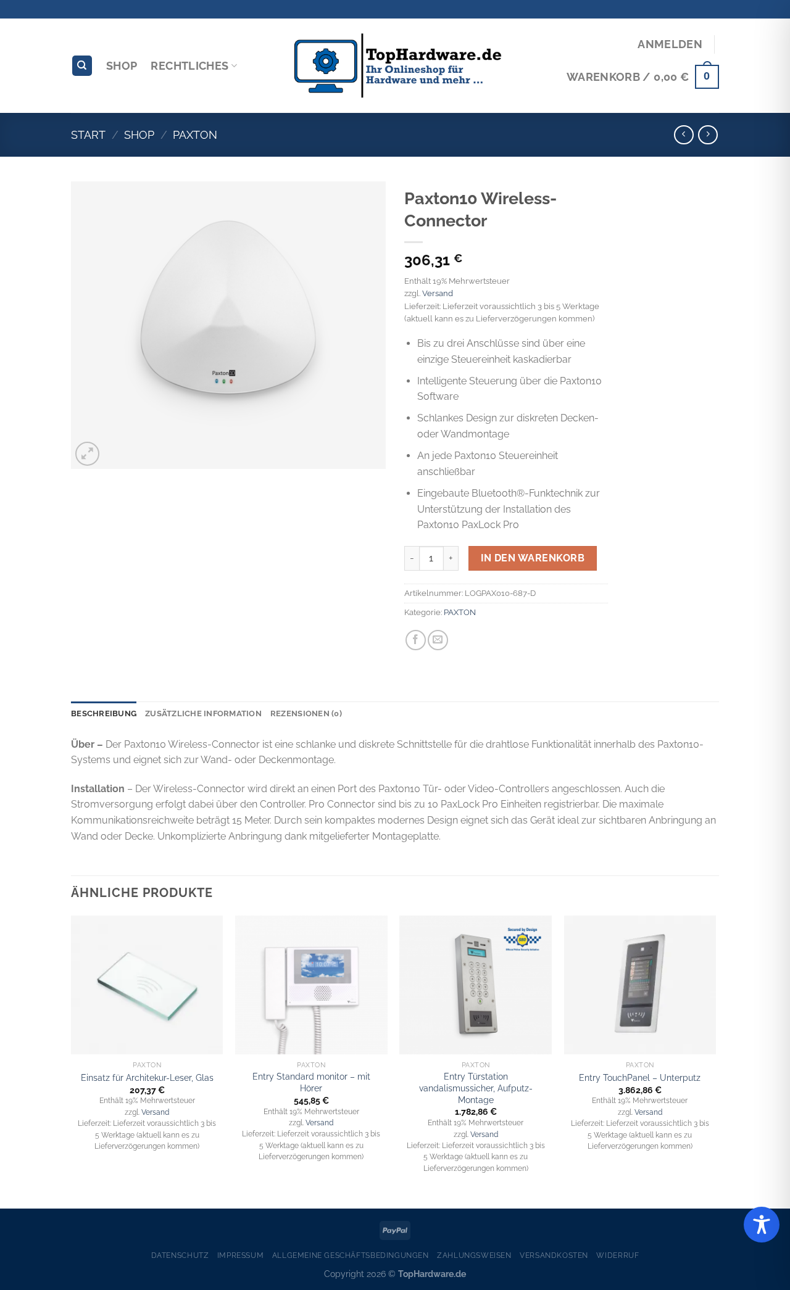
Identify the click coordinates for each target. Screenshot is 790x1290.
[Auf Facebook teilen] (415, 640)
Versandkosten (554, 1255)
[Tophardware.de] (395, 66)
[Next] (715, 1060)
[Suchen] (82, 66)
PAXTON (195, 134)
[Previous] (71, 1060)
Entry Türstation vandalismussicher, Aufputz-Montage (476, 1087)
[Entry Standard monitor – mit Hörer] (311, 985)
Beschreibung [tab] (103, 713)
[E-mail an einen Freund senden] (438, 640)
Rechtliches (189, 65)
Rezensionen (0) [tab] (306, 713)
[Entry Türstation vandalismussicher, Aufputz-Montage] (475, 985)
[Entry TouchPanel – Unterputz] (640, 985)
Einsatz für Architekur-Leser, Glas (147, 1077)
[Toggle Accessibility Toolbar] (761, 1224)
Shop (121, 65)
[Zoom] (87, 454)
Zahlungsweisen (474, 1255)
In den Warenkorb (532, 558)
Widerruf (617, 1255)
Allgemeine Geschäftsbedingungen (350, 1255)
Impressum (240, 1255)
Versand (437, 293)
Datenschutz (180, 1255)
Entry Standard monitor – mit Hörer (311, 1082)
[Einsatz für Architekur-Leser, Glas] (147, 985)
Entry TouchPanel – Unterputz (640, 1077)
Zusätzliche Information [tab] (203, 713)
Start (88, 134)
